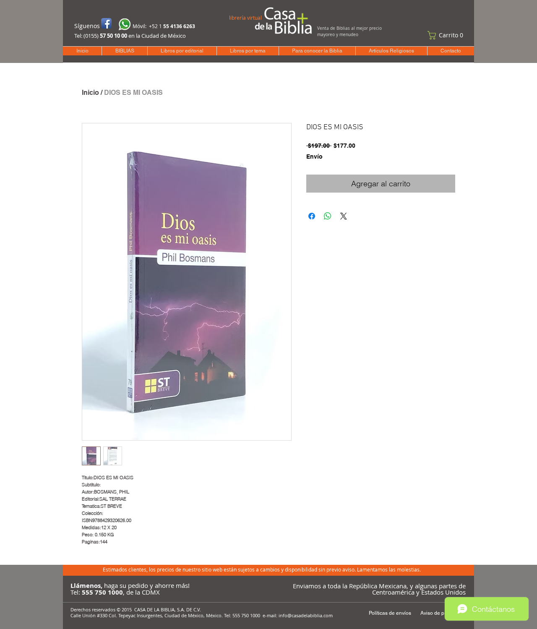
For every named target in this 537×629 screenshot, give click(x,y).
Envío (314, 156)
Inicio (90, 93)
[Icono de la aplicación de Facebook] (106, 23)
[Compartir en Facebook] (312, 216)
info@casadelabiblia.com (306, 615)
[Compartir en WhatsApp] (328, 216)
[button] (447, 35)
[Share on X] (344, 216)
